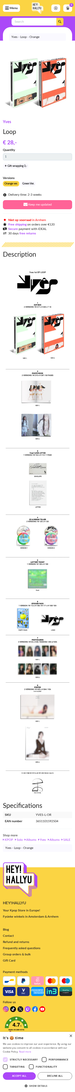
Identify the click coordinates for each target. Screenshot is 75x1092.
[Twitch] (28, 1010)
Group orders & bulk (17, 954)
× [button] (70, 1036)
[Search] (59, 22)
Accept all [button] (19, 1075)
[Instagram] (6, 1010)
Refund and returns (16, 942)
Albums (31, 839)
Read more (25, 1051)
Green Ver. (28, 183)
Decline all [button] (55, 1075)
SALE (66, 839)
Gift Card (9, 960)
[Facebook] (35, 1010)
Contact (8, 935)
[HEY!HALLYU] (37, 8)
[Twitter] (20, 1010)
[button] (37, 1027)
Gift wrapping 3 (17, 166)
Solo (19, 839)
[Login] (55, 8)
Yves (7, 122)
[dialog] (37, 1062)
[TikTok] (13, 1010)
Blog (6, 929)
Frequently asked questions (21, 948)
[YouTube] (42, 1010)
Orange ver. (11, 183)
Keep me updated (40, 204)
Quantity (9, 150)
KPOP (8, 839)
